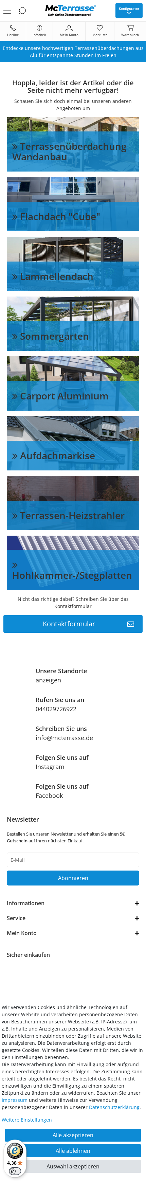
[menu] (8, 10)
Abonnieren (73, 878)
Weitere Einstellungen (27, 1119)
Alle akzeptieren (73, 1135)
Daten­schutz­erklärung (114, 1107)
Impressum (15, 1100)
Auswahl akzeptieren (73, 1166)
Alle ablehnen (73, 1151)
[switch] (15, 1171)
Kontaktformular (69, 623)
